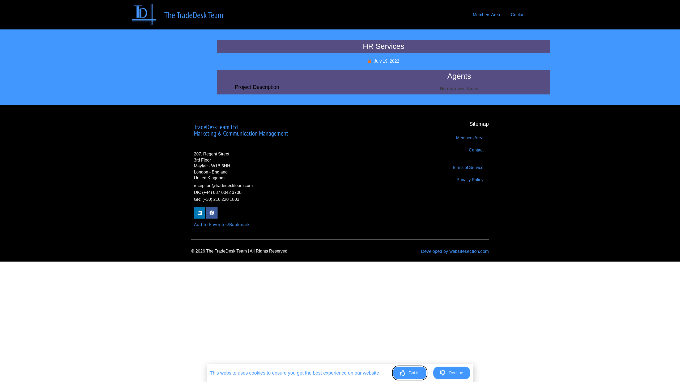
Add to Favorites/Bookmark (222, 224)
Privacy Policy (470, 179)
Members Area (486, 14)
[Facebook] (212, 212)
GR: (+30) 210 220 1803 (216, 199)
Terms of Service (467, 167)
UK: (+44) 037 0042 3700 (217, 192)
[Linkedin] (199, 212)
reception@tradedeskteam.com (223, 185)
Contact (518, 14)
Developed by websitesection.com (455, 251)
